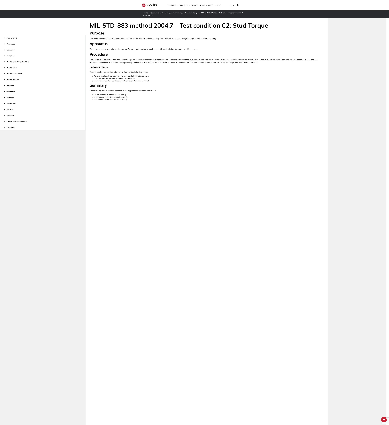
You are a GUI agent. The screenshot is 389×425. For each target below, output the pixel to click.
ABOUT (210, 5)
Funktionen (183, 5)
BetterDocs (154, 13)
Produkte (171, 5)
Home (145, 13)
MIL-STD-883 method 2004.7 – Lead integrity (180, 13)
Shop (219, 5)
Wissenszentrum (198, 5)
